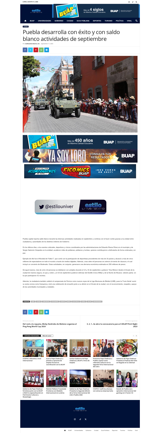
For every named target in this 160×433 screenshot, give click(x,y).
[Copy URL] (52, 50)
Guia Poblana (83, 21)
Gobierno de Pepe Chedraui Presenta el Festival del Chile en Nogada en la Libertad (126, 361)
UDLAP (89, 301)
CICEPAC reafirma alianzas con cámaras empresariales (103, 390)
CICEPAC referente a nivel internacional (32, 360)
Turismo (108, 21)
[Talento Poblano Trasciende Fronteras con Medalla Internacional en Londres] (56, 378)
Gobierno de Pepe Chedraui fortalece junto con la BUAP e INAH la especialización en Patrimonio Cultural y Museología (33, 393)
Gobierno (59, 21)
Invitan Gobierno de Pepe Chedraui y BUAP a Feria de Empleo (79, 361)
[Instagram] (129, 2)
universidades (97, 301)
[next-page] (136, 336)
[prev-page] (133, 336)
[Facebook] (25, 50)
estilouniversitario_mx (32, 43)
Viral (129, 21)
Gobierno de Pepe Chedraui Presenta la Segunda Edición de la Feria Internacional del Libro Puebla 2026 (80, 392)
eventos (62, 301)
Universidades (44, 21)
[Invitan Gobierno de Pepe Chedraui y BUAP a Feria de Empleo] (80, 348)
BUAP (32, 21)
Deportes (97, 21)
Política (119, 21)
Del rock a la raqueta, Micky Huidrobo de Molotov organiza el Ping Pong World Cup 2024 (50, 325)
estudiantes (54, 301)
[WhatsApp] (41, 50)
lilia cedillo (75, 301)
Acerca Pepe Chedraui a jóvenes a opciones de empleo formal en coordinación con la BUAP (55, 362)
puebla (83, 301)
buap (33, 301)
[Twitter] (136, 2)
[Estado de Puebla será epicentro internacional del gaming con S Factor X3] (127, 378)
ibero (68, 301)
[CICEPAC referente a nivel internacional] (33, 348)
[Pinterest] (35, 50)
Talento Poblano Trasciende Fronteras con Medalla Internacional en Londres (56, 391)
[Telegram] (46, 50)
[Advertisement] (80, 294)
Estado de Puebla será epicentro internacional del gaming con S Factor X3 (126, 391)
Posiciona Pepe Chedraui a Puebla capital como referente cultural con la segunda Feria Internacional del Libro (103, 363)
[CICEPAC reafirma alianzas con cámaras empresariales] (103, 378)
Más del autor (47, 336)
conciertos (46, 301)
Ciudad (70, 21)
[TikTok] (132, 2)
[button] (136, 20)
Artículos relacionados (32, 336)
